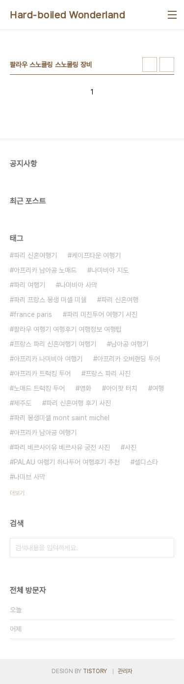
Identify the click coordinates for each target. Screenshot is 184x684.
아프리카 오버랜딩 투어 (128, 359)
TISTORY (95, 671)
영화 (85, 388)
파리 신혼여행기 (35, 255)
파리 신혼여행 (119, 300)
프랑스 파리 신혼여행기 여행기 (55, 344)
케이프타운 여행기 (96, 255)
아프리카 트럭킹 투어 (42, 373)
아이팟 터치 (121, 388)
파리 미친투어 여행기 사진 (102, 314)
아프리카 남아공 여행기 (45, 432)
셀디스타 (146, 462)
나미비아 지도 (110, 270)
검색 (164, 547)
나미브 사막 (29, 477)
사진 (130, 447)
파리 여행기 (29, 285)
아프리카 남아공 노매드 (45, 270)
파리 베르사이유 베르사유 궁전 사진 (62, 447)
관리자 (125, 671)
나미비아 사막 (78, 285)
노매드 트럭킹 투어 (39, 388)
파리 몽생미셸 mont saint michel (61, 418)
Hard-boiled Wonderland (67, 15)
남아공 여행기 (129, 344)
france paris (33, 314)
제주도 (22, 403)
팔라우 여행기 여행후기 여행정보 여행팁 (68, 329)
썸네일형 (149, 64)
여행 (158, 388)
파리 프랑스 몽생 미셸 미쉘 (50, 300)
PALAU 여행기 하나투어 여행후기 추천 (67, 462)
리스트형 (166, 64)
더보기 (17, 493)
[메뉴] (172, 15)
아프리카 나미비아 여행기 (48, 359)
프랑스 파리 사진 (108, 373)
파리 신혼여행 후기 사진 (78, 403)
